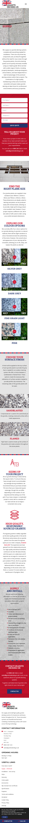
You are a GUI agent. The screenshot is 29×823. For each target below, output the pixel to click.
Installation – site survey (8, 771)
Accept (4, 817)
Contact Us (8, 821)
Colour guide (5, 780)
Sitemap (4, 805)
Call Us (22, 821)
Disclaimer (4, 797)
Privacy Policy (5, 803)
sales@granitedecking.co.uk (14, 151)
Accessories (5, 783)
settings (20, 814)
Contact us (14, 691)
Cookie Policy (5, 800)
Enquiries (4, 791)
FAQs (3, 774)
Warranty (4, 777)
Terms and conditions (8, 794)
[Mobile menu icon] (25, 4)
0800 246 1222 (17, 148)
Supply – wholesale (7, 768)
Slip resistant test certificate (9, 785)
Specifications (5, 788)
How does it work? (7, 766)
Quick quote (14, 125)
